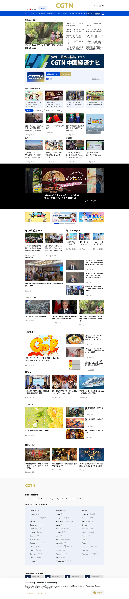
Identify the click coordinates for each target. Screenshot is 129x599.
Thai (85, 539)
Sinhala (87, 525)
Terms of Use (41, 593)
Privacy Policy (29, 593)
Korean (61, 532)
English (27, 499)
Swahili (88, 532)
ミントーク (72, 230)
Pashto (86, 510)
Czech (34, 536)
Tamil (86, 536)
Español (36, 499)
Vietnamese (90, 554)
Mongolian (62, 543)
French (35, 550)
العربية (52, 499)
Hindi (59, 514)
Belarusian (38, 518)
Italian (61, 525)
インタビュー (32, 230)
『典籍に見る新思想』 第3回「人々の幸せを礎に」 (74, 104)
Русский (60, 499)
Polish (60, 558)
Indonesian (64, 521)
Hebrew (61, 510)
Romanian (88, 514)
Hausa (34, 561)
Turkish (87, 543)
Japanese (62, 529)
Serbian (87, 521)
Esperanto (37, 543)
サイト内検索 (95, 14)
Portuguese (63, 561)
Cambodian (35, 529)
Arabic (35, 514)
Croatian (36, 532)
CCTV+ (80, 499)
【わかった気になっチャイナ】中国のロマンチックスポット (33, 104)
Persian (61, 554)
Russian (88, 518)
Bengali (34, 521)
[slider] (51, 79)
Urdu (85, 550)
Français (44, 499)
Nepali (60, 550)
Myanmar (64, 547)
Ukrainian (89, 547)
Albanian (35, 510)
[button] (59, 223)
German (36, 554)
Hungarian (62, 518)
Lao (59, 536)
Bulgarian (37, 525)
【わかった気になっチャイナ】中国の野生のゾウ (94, 104)
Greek (35, 558)
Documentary (70, 499)
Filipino (35, 547)
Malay (63, 539)
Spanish (87, 529)
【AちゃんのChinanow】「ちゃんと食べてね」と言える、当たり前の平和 (54, 104)
